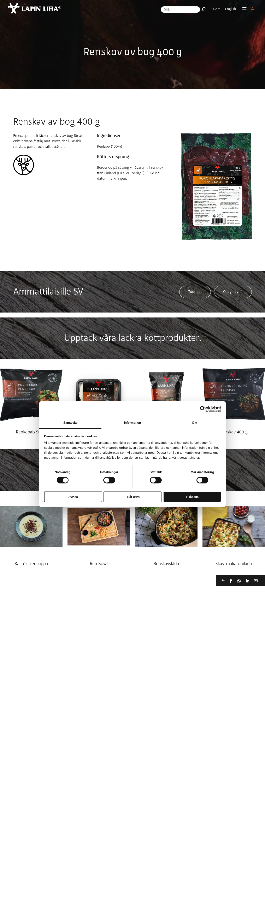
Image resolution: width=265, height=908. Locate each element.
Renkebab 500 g (31, 432)
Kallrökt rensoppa (31, 564)
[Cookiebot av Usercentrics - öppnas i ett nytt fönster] (203, 409)
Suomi (216, 9)
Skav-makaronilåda (234, 564)
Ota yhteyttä (233, 292)
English (230, 9)
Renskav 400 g (234, 432)
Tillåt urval (132, 496)
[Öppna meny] (244, 9)
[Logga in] (252, 9)
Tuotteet (195, 292)
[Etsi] (203, 9)
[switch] (109, 480)
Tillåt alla (192, 496)
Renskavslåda (166, 564)
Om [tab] (194, 422)
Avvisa (73, 496)
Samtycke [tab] (70, 422)
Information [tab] (132, 422)
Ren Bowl (99, 564)
